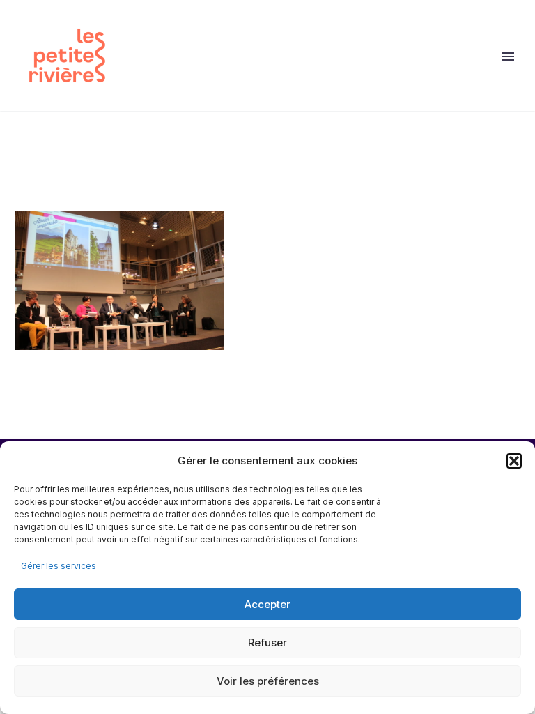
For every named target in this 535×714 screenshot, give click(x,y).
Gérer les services (58, 566)
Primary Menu (507, 56)
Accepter (267, 604)
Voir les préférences (268, 681)
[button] (514, 461)
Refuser (267, 642)
